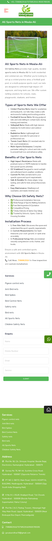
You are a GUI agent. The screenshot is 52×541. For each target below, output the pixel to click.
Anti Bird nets (11, 289)
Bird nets (9, 312)
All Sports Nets (12, 318)
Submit (26, 379)
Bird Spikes (10, 295)
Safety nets (10, 306)
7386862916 (23, 260)
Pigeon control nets (14, 283)
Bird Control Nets (13, 301)
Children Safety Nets (15, 324)
